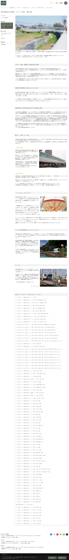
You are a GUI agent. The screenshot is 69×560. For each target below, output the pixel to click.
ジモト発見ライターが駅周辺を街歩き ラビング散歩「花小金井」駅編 (29, 409)
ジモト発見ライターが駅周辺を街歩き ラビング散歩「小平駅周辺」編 (29, 436)
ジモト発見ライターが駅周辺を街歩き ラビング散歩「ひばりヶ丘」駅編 (29, 482)
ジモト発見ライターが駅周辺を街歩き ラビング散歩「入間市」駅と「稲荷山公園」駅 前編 (33, 471)
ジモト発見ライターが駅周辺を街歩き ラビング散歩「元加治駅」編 (28, 343)
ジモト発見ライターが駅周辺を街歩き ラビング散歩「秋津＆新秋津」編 (29, 488)
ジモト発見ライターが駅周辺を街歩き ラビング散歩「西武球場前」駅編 (29, 452)
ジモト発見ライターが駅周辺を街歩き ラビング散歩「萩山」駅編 (28, 400)
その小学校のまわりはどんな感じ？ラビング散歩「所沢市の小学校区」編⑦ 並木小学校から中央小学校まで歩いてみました (38, 351)
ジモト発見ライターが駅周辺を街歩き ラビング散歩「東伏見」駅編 (28, 403)
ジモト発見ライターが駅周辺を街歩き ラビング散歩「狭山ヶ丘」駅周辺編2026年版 (31, 302)
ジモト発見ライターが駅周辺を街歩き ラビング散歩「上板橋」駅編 (28, 406)
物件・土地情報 (59, 3)
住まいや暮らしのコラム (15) (6, 34)
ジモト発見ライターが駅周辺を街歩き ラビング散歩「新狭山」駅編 (28, 485)
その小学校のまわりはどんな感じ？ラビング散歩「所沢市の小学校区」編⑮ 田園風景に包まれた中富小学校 (36, 324)
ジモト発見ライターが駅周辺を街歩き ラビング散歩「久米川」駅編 (28, 450)
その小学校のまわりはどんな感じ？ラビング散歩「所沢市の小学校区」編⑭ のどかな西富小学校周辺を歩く (36, 327)
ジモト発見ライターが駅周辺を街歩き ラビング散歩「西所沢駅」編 (28, 499)
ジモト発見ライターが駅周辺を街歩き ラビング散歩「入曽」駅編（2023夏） (30, 398)
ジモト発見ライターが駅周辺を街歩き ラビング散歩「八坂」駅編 (28, 447)
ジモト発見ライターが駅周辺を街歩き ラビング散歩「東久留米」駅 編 (29, 463)
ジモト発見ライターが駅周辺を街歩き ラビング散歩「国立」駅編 (28, 430)
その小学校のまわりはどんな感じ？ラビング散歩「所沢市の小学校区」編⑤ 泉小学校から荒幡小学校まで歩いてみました (38, 357)
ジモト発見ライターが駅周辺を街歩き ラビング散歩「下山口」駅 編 (28, 509)
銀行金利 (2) (3, 44)
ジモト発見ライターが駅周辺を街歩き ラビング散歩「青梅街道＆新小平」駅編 (30, 387)
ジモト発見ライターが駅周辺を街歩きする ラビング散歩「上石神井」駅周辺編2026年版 (32, 313)
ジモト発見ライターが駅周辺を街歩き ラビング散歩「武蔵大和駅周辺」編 (29, 439)
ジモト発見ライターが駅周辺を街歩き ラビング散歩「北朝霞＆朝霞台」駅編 (30, 384)
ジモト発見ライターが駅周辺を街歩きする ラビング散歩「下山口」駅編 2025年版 (31, 321)
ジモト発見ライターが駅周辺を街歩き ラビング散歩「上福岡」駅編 (28, 417)
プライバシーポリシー (27, 557)
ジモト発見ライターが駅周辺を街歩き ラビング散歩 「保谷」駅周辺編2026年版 (30, 308)
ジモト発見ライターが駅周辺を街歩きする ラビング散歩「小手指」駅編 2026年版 (31, 316)
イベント (52, 3)
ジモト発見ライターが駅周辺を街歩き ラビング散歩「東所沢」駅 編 (28, 515)
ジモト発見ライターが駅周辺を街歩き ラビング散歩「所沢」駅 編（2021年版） (30, 460)
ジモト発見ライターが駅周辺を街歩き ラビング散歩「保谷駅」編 (28, 493)
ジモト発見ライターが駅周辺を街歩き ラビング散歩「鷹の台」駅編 (28, 376)
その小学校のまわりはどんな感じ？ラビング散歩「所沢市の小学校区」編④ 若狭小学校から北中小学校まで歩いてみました (38, 360)
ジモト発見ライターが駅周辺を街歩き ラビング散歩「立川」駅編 (28, 444)
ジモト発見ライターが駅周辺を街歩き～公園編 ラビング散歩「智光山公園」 (30, 392)
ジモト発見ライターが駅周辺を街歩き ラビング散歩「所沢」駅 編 (28, 523)
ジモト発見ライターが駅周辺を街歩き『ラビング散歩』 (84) (6, 26)
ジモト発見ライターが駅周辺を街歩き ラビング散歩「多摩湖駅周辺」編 (29, 441)
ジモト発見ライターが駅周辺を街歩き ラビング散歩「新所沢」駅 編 (28, 507)
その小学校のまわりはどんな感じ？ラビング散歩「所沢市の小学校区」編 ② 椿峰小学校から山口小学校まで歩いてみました (38, 365)
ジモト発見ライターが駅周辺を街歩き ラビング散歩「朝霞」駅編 (28, 414)
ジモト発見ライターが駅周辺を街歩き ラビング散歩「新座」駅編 (28, 422)
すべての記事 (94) (4, 17)
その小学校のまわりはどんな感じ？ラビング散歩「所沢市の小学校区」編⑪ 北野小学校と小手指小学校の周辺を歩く (37, 335)
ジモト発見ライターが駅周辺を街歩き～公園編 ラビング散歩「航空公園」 (29, 395)
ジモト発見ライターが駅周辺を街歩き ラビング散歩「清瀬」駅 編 (28, 501)
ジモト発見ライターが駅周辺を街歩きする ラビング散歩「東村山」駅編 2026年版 (31, 319)
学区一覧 (3, 38)
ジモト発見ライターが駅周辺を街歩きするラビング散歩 (26, 297)
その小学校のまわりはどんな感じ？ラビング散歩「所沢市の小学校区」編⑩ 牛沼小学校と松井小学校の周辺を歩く (37, 338)
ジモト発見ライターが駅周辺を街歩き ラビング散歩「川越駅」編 (28, 496)
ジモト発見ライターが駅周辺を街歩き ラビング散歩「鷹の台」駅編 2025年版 (30, 346)
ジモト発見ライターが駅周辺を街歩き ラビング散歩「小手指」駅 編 (28, 520)
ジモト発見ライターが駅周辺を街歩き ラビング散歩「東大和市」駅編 (29, 390)
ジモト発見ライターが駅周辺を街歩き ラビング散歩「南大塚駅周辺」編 (29, 425)
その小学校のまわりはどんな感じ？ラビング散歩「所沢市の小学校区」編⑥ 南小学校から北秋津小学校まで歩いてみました (38, 354)
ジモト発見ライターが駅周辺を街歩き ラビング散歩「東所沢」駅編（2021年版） (31, 455)
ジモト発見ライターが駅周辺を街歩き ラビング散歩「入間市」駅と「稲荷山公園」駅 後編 (33, 469)
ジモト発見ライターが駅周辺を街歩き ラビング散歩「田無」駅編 (28, 466)
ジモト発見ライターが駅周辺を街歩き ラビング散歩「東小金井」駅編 (29, 370)
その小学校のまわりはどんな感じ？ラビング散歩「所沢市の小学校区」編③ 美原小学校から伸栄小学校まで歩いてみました (38, 362)
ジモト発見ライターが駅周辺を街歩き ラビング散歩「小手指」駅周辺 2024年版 (30, 373)
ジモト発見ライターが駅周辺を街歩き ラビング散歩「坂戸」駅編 (28, 428)
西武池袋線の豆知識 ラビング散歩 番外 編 (24, 504)
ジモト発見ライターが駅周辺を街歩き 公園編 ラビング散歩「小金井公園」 (30, 379)
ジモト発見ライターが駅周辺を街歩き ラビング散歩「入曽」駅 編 (28, 518)
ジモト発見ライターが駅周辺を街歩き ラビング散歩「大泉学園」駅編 (29, 474)
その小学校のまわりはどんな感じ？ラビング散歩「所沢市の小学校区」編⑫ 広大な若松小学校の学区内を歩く (36, 332)
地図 (17, 535)
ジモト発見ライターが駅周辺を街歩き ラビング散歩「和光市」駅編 (28, 420)
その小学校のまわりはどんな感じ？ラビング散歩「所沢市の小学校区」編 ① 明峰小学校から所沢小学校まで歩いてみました (38, 368)
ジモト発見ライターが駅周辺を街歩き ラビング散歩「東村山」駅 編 (28, 512)
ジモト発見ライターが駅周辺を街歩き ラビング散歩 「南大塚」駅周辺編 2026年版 (31, 300)
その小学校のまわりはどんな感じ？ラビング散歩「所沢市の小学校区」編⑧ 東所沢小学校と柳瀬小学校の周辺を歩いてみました (39, 349)
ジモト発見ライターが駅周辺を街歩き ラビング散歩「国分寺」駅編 (28, 433)
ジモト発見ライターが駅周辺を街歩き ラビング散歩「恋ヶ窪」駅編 (28, 381)
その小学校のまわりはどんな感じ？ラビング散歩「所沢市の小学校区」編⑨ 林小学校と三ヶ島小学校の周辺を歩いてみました (39, 340)
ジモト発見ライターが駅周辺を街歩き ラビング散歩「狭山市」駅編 (28, 477)
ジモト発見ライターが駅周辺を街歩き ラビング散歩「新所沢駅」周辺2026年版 (30, 305)
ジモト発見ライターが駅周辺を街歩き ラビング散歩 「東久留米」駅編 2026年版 (30, 310)
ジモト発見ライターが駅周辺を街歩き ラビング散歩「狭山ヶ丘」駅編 (29, 480)
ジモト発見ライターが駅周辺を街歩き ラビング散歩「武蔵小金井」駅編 (29, 411)
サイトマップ (4, 551)
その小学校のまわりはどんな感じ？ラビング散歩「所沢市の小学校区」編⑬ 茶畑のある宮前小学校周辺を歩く (36, 330)
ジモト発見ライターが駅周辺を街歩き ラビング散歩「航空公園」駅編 (29, 458)
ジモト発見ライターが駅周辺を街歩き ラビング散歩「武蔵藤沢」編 (28, 490)
